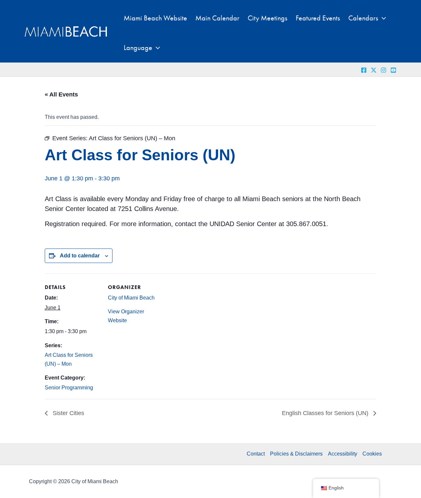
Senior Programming (69, 387)
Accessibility (342, 454)
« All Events (61, 94)
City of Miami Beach (131, 298)
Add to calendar (80, 255)
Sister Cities (67, 413)
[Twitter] (374, 70)
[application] (382, 18)
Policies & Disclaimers (296, 454)
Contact (256, 454)
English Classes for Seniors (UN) (326, 413)
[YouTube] (393, 70)
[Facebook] (364, 70)
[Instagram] (383, 70)
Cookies (372, 454)
